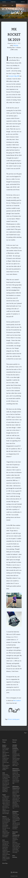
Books (4, 5)
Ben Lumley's (17, 700)
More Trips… (5, 863)
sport (18, 719)
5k (8, 719)
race (11, 719)
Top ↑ (25, 732)
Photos (13, 1)
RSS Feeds (15, 872)
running (14, 719)
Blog (4, 1)
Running (16, 45)
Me (12, 5)
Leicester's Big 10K (13, 76)
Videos (23, 1)
